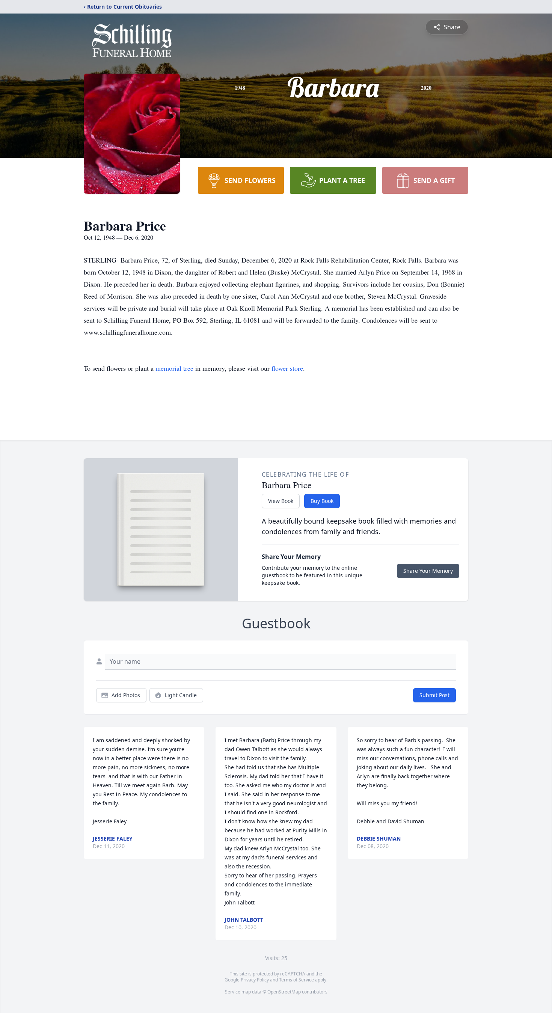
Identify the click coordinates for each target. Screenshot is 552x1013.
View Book (280, 500)
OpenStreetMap (284, 992)
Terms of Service (296, 980)
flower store (287, 368)
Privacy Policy (255, 980)
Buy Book (322, 500)
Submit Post (434, 695)
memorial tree (174, 368)
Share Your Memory (428, 570)
